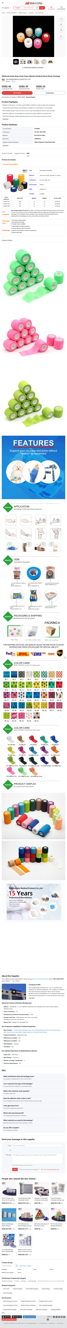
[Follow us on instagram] (59, 1317)
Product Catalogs (26, 1266)
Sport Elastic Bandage (26, 1309)
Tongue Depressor (27, 1032)
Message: (8, 1155)
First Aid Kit (6, 1289)
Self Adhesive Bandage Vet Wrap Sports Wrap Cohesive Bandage (41, 1225)
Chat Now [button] (51, 93)
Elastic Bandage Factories (10, 1301)
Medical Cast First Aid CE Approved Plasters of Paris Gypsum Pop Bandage (25, 1251)
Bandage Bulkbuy (55, 1309)
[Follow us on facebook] (54, 1317)
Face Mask (18, 1032)
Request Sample (30, 97)
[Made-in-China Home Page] (33, 3)
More (3, 1313)
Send (15, 1169)
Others (19, 1272)
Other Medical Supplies (32, 1289)
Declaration (52, 1323)
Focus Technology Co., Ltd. (21, 1323)
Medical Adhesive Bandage (28, 1305)
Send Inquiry (17, 93)
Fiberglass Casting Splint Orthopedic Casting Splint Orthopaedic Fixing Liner (41, 1200)
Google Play (17, 1317)
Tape (29, 1030)
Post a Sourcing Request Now (50, 1169)
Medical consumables (7, 1272)
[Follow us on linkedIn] (48, 1319)
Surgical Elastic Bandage (9, 1309)
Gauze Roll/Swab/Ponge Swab (40, 1030)
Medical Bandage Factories (28, 1301)
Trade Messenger (29, 1317)
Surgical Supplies (17, 1289)
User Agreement (43, 1323)
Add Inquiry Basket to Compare (33, 67)
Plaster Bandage (7, 1293)
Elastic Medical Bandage (45, 1305)
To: (10, 1150)
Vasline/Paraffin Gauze (40, 1032)
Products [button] (17, 8)
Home (3, 13)
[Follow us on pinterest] (64, 1317)
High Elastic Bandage (41, 1309)
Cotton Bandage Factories (10, 1305)
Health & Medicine (12, 13)
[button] (3, 3)
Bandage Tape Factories (45, 1301)
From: (9, 1145)
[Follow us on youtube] (62, 1317)
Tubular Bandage (58, 1289)
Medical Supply (22, 13)
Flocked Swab (18, 1030)
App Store (6, 1317)
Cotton (51, 1269)
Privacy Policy (60, 1323)
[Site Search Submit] (42, 8)
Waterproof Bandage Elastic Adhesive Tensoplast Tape (7, 1225)
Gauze (19, 1269)
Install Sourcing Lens (10, 1319)
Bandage (31, 13)
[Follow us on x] (56, 1317)
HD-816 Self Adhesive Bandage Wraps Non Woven (56, 1225)
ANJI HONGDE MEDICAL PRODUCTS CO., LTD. (18, 79)
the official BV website (41, 979)
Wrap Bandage (39, 13)
